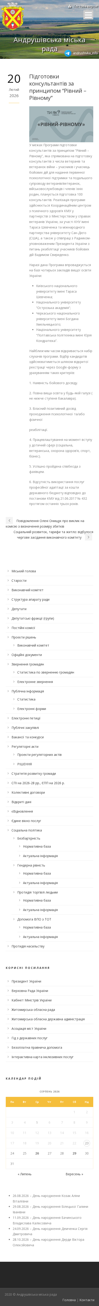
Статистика (26, 699)
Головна (69, 1300)
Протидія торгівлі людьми (37, 892)
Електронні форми (31, 708)
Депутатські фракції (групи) (33, 618)
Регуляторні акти (25, 746)
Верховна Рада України (30, 990)
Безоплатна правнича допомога (37, 1047)
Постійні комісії (23, 628)
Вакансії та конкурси (28, 737)
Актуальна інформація (40, 856)
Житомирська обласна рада (33, 1009)
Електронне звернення (35, 682)
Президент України (26, 981)
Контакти (86, 1300)
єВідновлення (22, 811)
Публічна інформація (28, 691)
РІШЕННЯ (24, 764)
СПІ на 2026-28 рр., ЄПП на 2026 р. (38, 783)
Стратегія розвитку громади (34, 773)
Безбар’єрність (28, 838)
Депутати (19, 609)
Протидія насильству (28, 946)
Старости (19, 580)
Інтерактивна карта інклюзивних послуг (43, 1057)
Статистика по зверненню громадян (45, 672)
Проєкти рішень (24, 637)
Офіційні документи (27, 655)
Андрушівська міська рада (49, 44)
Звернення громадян (28, 664)
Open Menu (88, 14)
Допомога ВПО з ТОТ (34, 919)
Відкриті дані (21, 802)
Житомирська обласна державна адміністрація (48, 1019)
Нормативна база (37, 846)
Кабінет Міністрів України (32, 1000)
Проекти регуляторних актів (39, 754)
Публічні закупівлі (25, 727)
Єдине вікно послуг (26, 821)
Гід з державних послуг (30, 1038)
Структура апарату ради (31, 599)
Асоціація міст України (29, 1028)
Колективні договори (28, 792)
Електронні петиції (26, 718)
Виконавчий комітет (28, 590)
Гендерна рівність (31, 865)
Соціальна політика (27, 830)
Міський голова (24, 571)
